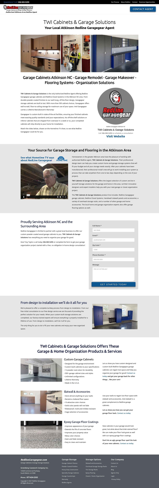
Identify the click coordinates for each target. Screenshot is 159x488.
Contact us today (124, 413)
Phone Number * (99, 255)
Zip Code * (96, 245)
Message (95, 265)
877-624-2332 (32, 477)
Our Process (115, 2)
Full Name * (96, 226)
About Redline (125, 2)
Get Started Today (113, 284)
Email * (95, 235)
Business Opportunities (147, 2)
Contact (134, 2)
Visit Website (115, 136)
